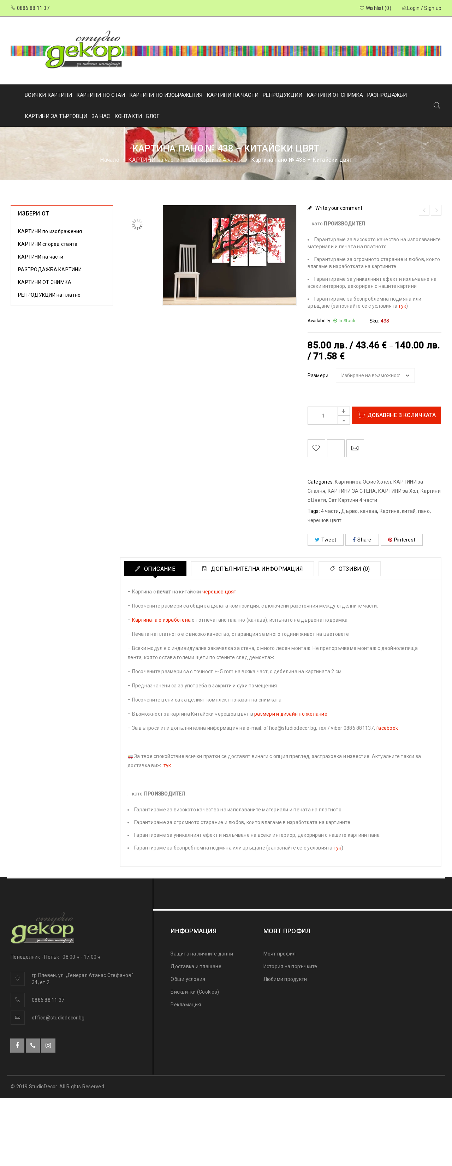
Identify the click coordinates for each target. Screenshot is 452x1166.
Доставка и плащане (196, 966)
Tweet (328, 540)
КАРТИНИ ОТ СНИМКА (335, 95)
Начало (109, 159)
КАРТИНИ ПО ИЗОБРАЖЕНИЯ (165, 95)
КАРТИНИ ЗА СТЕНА (352, 491)
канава (368, 511)
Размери (318, 375)
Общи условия (188, 979)
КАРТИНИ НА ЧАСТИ (232, 95)
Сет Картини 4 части (215, 159)
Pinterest (404, 540)
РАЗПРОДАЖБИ (387, 95)
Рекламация (186, 1004)
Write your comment (339, 208)
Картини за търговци (56, 116)
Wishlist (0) (378, 8)
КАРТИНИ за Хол (398, 491)
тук (402, 306)
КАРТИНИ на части (153, 159)
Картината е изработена (161, 620)
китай (409, 511)
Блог (153, 116)
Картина (390, 511)
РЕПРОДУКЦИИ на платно (49, 295)
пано (424, 511)
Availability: (320, 320)
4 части (330, 511)
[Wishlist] (316, 448)
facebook (387, 728)
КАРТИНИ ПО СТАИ (100, 95)
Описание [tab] (158, 569)
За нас (100, 116)
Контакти (128, 116)
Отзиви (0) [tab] (353, 569)
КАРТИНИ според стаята (47, 244)
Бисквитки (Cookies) (195, 992)
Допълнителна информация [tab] (256, 569)
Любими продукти (285, 979)
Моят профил (279, 954)
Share (364, 540)
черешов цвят (325, 520)
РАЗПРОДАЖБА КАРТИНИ (50, 269)
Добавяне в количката (401, 415)
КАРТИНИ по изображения (50, 231)
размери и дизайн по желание (290, 714)
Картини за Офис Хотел (363, 482)
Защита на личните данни (202, 954)
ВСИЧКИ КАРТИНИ (48, 95)
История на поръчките (290, 966)
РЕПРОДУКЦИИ (282, 95)
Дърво (349, 511)
